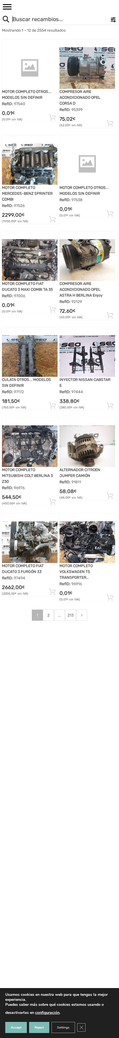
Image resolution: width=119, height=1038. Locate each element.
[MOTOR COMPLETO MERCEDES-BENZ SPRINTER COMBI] (30, 164)
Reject (39, 1027)
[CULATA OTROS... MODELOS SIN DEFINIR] (30, 356)
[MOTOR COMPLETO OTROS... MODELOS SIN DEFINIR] (30, 68)
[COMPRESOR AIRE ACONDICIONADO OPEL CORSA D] (87, 68)
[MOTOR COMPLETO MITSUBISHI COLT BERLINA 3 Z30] (30, 446)
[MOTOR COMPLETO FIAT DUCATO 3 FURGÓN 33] (30, 542)
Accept (16, 1027)
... (59, 615)
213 (71, 615)
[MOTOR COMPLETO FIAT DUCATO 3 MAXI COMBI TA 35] (30, 260)
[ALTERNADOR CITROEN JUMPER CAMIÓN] (87, 446)
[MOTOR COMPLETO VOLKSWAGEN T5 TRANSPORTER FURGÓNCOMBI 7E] (87, 542)
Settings (63, 1027)
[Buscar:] (48, 19)
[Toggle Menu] (7, 8)
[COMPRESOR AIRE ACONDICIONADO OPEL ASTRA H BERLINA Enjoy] (87, 260)
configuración (47, 1012)
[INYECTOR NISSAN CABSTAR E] (87, 356)
